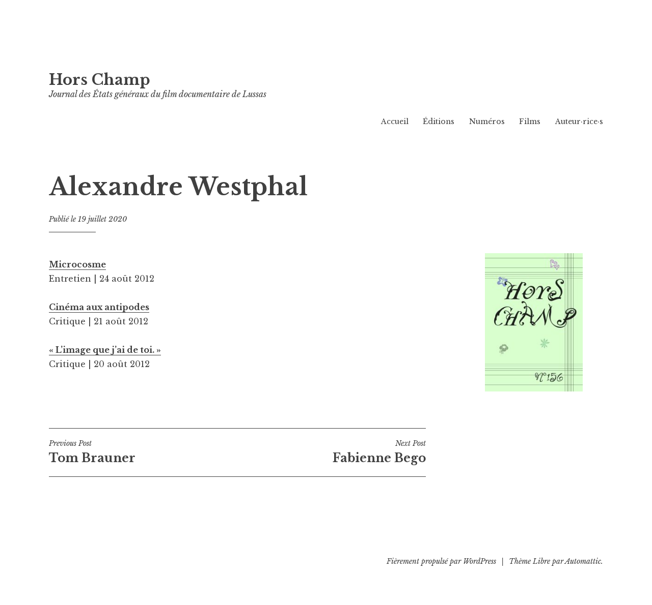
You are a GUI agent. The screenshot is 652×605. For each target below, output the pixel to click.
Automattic (583, 561)
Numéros (487, 121)
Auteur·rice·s (579, 121)
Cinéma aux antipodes (99, 307)
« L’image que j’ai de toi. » (105, 350)
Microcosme (77, 264)
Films (529, 121)
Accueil (395, 121)
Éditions (438, 121)
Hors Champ (99, 80)
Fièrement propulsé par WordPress (441, 561)
